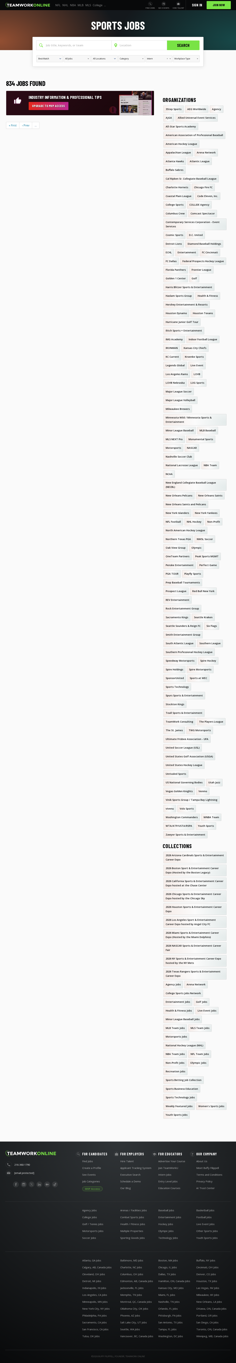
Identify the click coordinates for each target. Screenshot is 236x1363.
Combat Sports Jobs (132, 1217)
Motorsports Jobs (92, 1231)
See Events (89, 1174)
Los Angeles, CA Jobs (94, 1295)
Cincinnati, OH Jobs (207, 1267)
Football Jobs (204, 1217)
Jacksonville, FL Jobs (132, 1288)
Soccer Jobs (89, 1238)
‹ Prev (25, 125)
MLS (88, 5)
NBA (73, 5)
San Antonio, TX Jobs (170, 1322)
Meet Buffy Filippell (207, 1168)
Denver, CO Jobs (206, 1274)
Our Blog (125, 1188)
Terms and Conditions (209, 1174)
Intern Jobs (164, 1174)
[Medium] (47, 1184)
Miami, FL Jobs (166, 1295)
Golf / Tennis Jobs (92, 1224)
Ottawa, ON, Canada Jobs (211, 1308)
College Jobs (89, 1217)
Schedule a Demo (130, 1181)
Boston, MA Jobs (168, 1260)
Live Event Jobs (205, 1224)
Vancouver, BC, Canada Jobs (136, 1336)
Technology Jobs (168, 1238)
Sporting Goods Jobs (132, 1238)
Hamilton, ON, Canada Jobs (174, 1281)
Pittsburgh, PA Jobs (169, 1315)
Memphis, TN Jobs (131, 1295)
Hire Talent (127, 1161)
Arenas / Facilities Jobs (133, 1210)
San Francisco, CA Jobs (95, 1329)
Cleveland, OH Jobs (93, 1274)
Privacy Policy (204, 1181)
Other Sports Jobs (207, 1231)
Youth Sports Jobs (207, 1238)
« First (13, 125)
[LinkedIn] (39, 1184)
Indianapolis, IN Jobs (94, 1288)
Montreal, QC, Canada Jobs (136, 1301)
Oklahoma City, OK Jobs (134, 1308)
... (105, 5)
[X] (32, 1184)
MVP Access (92, 1188)
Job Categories (91, 1181)
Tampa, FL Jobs (167, 1329)
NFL (58, 5)
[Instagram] (24, 1184)
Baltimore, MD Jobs (131, 1260)
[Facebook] (16, 1184)
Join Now (219, 5)
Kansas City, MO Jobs (171, 1288)
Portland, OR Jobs (207, 1315)
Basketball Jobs (205, 1210)
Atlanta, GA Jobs (91, 1260)
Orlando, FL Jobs (168, 1308)
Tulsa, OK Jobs (91, 1336)
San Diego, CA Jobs (207, 1322)
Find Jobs (87, 1161)
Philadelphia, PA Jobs (94, 1315)
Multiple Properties (131, 1231)
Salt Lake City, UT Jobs (133, 1322)
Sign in (197, 5)
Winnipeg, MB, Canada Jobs (212, 1336)
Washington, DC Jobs (170, 1336)
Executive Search (130, 1174)
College (97, 5)
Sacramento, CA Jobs (94, 1322)
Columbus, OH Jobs (131, 1274)
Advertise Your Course (171, 1161)
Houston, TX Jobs (206, 1281)
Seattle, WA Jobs (130, 1329)
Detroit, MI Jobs (91, 1281)
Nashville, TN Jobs (169, 1301)
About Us (201, 1161)
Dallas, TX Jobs (167, 1274)
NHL (65, 5)
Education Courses (169, 1188)
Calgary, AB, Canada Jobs (97, 1267)
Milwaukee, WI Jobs (207, 1295)
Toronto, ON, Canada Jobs (211, 1329)
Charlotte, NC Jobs (131, 1267)
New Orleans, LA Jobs (209, 1301)
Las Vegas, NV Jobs (207, 1288)
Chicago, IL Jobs (167, 1267)
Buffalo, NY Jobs (205, 1260)
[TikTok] (55, 1184)
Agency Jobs (89, 1210)
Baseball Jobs (166, 1210)
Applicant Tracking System (135, 1168)
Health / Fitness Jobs (132, 1224)
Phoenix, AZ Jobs (130, 1315)
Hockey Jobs (165, 1224)
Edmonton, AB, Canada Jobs (136, 1281)
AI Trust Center (205, 1188)
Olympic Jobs (166, 1231)
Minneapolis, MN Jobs (95, 1301)
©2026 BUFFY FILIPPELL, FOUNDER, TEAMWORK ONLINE (118, 1356)
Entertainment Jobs (169, 1217)
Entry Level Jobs (168, 1181)
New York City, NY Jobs (96, 1308)
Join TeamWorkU (168, 1168)
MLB (81, 5)
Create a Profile (91, 1168)
